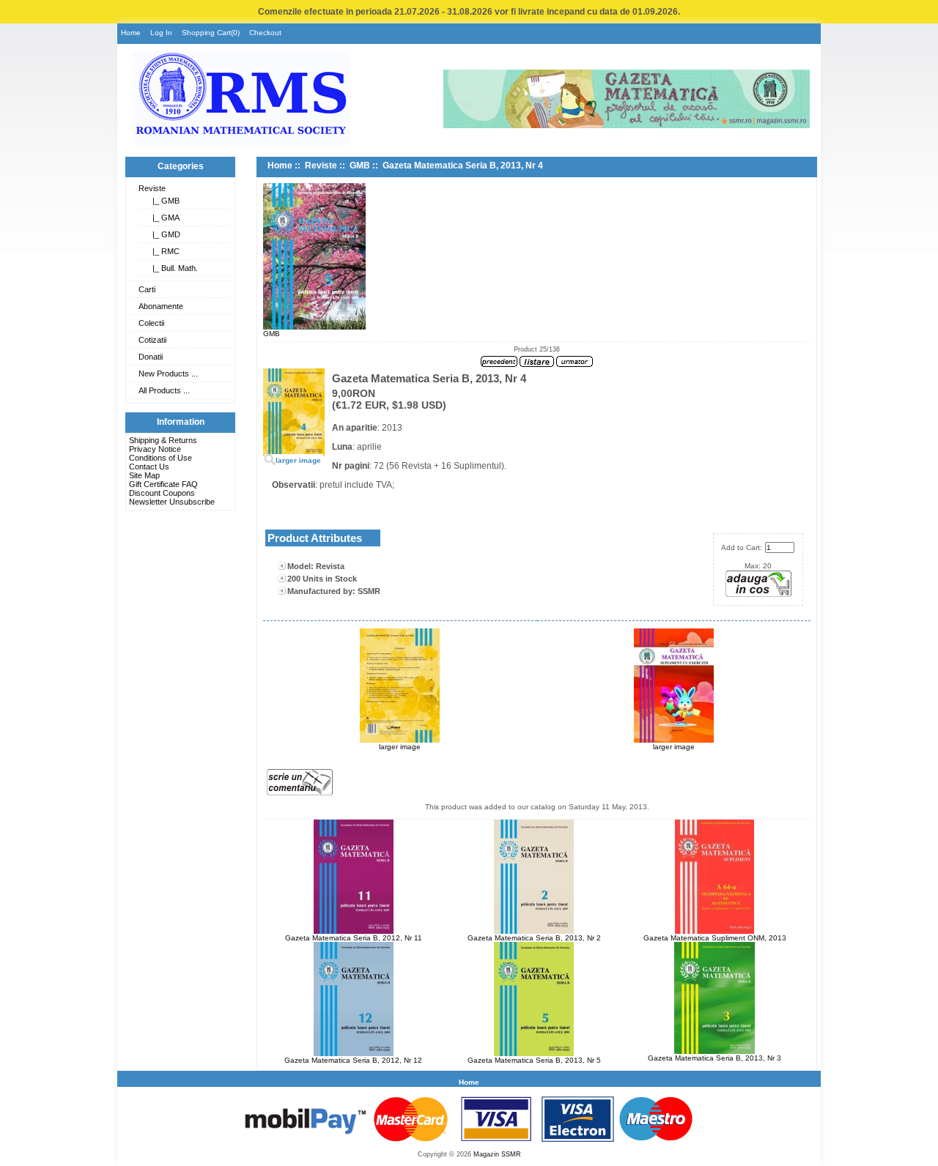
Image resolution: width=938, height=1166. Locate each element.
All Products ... (164, 390)
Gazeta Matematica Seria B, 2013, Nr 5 (534, 1060)
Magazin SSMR (497, 1154)
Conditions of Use (160, 457)
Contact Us (149, 466)
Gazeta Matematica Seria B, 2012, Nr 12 (353, 1060)
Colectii (151, 323)
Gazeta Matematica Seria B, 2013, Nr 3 (714, 1058)
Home (131, 33)
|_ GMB (164, 200)
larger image (400, 747)
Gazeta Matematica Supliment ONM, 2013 (714, 938)
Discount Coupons (162, 493)
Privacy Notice (155, 449)
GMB (360, 165)
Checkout (265, 33)
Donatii (151, 356)
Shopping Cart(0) (211, 33)
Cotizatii (152, 339)
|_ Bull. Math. (173, 268)
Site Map (144, 475)
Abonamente (161, 306)
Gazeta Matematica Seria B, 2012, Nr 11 (353, 938)
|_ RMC (164, 251)
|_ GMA (164, 217)
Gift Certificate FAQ (163, 484)
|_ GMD (164, 234)
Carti (147, 289)
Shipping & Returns (163, 440)
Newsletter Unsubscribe (172, 501)
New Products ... (168, 373)
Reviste (152, 188)
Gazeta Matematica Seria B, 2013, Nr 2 (534, 938)
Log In (161, 33)
